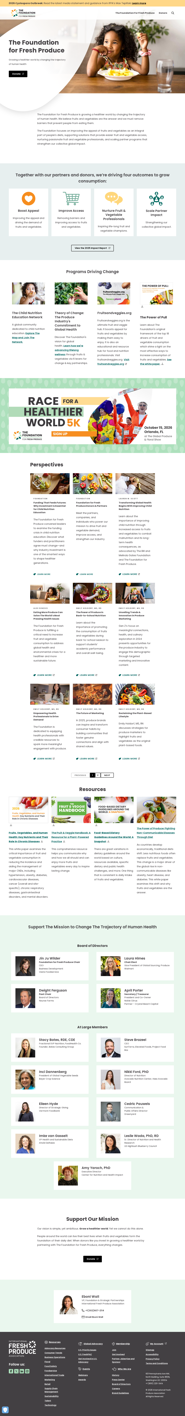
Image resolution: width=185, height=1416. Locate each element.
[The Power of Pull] (156, 295)
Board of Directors (121, 1384)
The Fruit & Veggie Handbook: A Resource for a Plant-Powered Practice (71, 837)
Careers (116, 1388)
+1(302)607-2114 (94, 1310)
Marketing (50, 1379)
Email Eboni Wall (94, 1317)
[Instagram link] (27, 1371)
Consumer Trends (53, 1352)
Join (114, 1350)
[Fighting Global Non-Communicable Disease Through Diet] (156, 810)
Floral (47, 1361)
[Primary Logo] (23, 13)
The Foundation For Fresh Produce (135, 13)
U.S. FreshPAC (85, 1354)
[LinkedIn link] (22, 1371)
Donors (163, 13)
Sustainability (52, 1396)
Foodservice (51, 1370)
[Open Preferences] (5, 1410)
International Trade (54, 1375)
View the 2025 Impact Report (91, 248)
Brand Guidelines (120, 1393)
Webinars (83, 1375)
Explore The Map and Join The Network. (26, 338)
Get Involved (118, 1354)
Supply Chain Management (51, 1390)
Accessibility (152, 1354)
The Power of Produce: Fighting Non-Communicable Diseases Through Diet (156, 833)
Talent (48, 1400)
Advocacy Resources (55, 1348)
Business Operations (55, 1357)
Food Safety (51, 1366)
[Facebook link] (11, 1371)
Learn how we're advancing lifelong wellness (69, 350)
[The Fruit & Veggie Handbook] (71, 812)
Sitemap (150, 1350)
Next (107, 775)
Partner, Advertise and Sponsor (123, 1360)
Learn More (44, 574)
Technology (50, 1405)
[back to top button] (178, 1398)
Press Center (118, 1379)
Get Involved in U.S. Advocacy (87, 1360)
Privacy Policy (152, 1359)
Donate (16, 73)
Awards (82, 1379)
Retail (47, 1384)
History (115, 1375)
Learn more (139, 3)
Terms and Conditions (157, 1363)
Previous (80, 775)
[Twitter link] (16, 1371)
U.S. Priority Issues (87, 1350)
